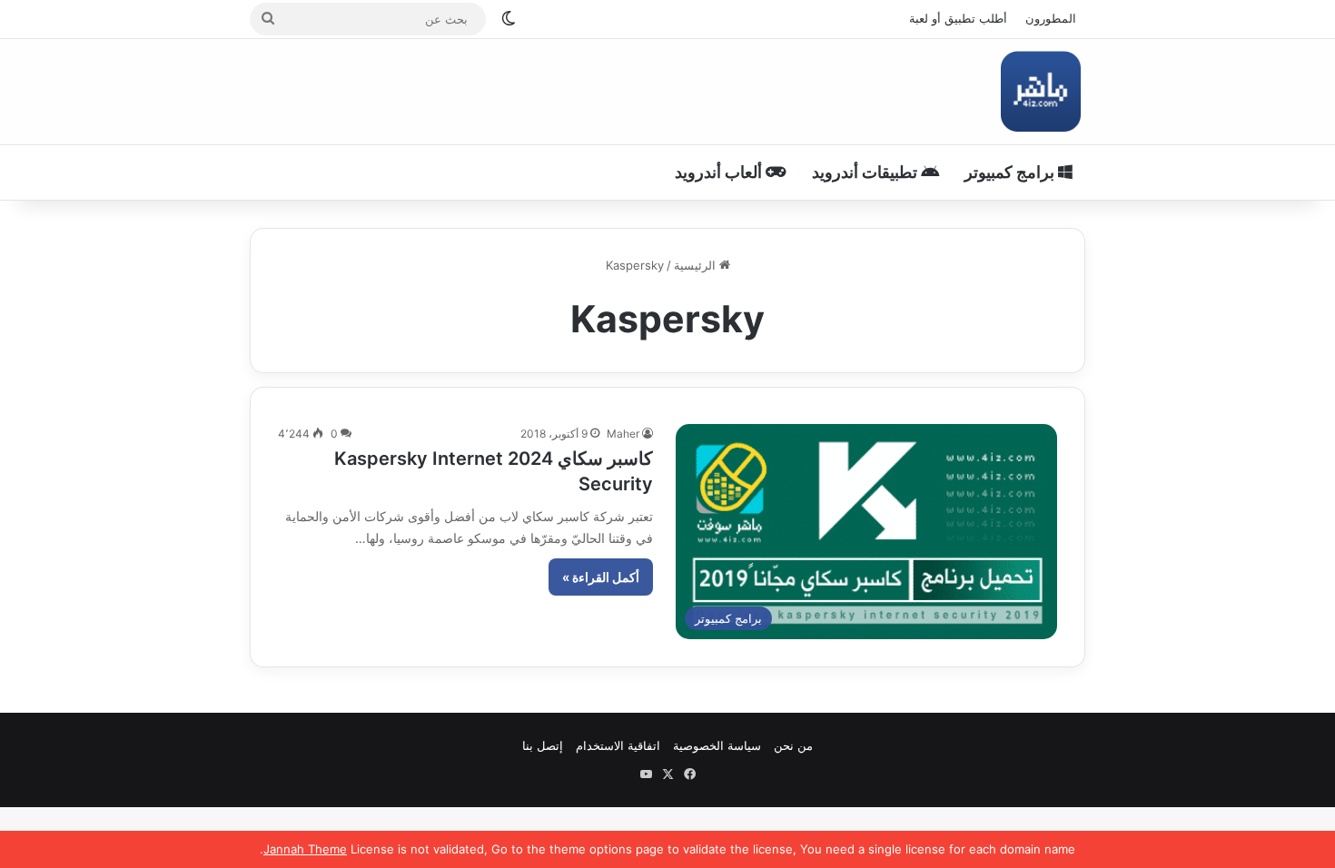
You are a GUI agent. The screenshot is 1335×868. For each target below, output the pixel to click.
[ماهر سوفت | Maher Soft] (1040, 91)
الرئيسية (696, 265)
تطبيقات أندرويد (866, 172)
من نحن (793, 745)
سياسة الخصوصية (717, 745)
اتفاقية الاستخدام (618, 745)
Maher (623, 433)
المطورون (1050, 18)
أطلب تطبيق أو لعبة (958, 18)
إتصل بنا (542, 745)
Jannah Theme (305, 849)
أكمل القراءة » (600, 577)
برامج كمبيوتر (1011, 172)
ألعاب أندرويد (720, 172)
